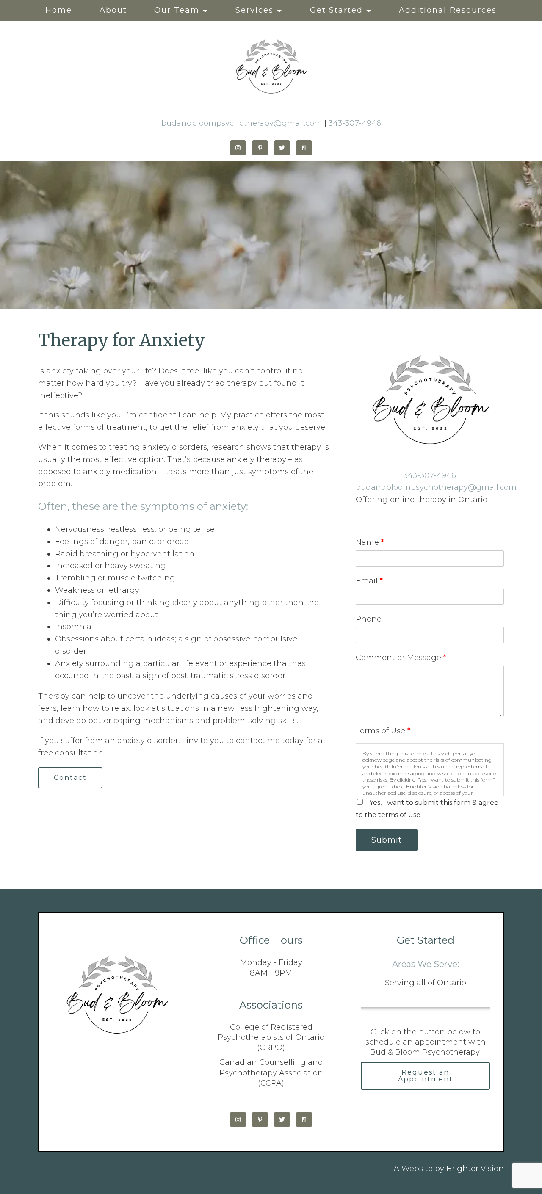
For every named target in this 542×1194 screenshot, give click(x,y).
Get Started (336, 10)
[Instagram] (238, 147)
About (113, 10)
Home (58, 10)
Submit (386, 840)
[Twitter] (282, 147)
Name (370, 542)
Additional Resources (448, 10)
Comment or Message (401, 657)
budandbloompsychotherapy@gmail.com (241, 123)
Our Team (176, 10)
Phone (369, 619)
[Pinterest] (260, 147)
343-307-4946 (355, 123)
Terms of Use (383, 730)
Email (369, 581)
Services (254, 10)
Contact (70, 778)
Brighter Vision (475, 1168)
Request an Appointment (425, 1075)
